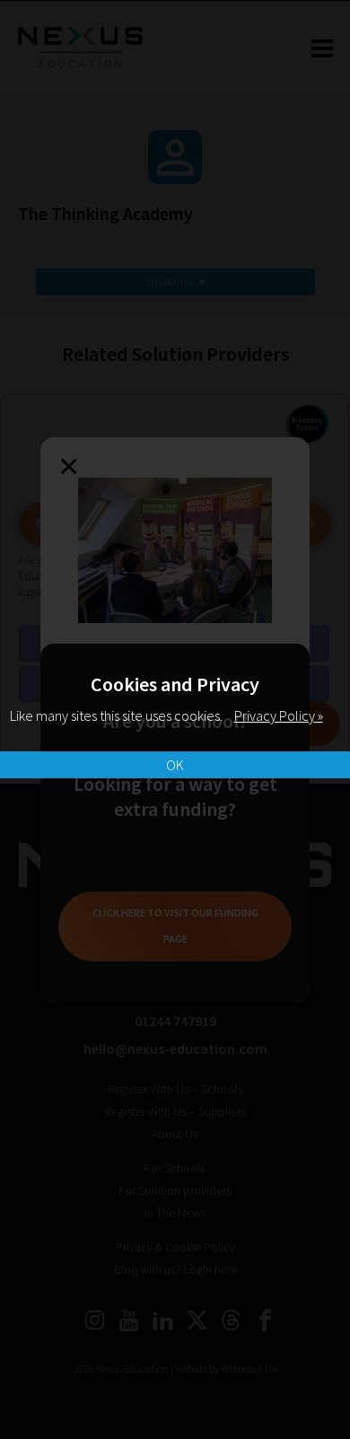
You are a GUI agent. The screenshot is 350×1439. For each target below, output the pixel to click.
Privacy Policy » (278, 715)
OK (175, 765)
